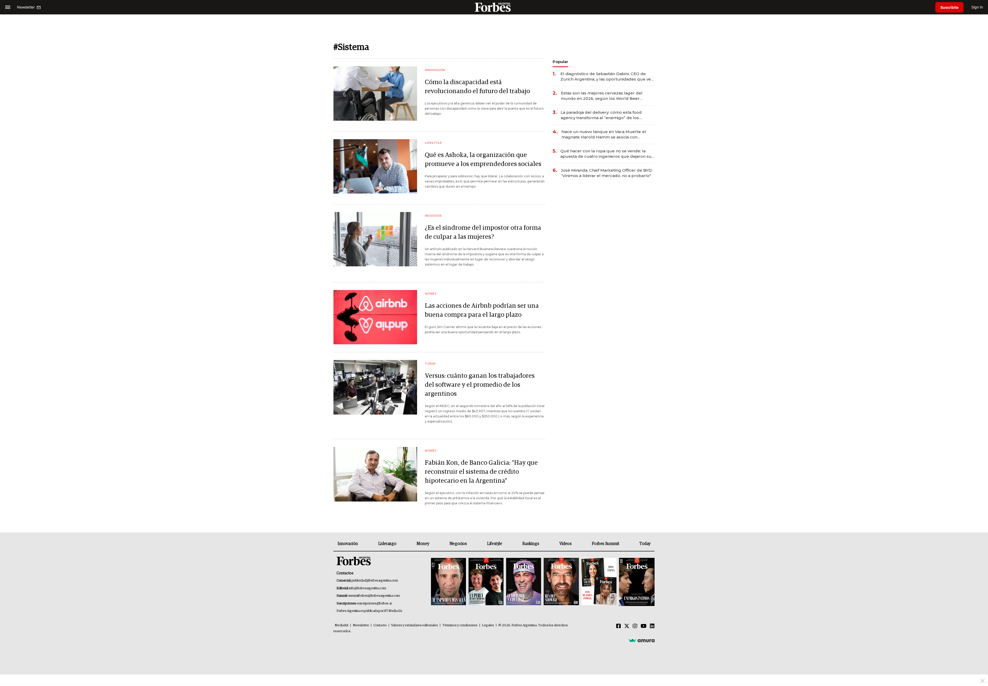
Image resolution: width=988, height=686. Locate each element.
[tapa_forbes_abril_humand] (486, 582)
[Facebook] (618, 626)
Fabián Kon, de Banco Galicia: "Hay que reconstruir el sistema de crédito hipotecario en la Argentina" (481, 472)
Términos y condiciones (460, 625)
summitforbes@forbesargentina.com (374, 595)
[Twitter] (626, 626)
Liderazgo (387, 544)
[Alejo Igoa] (523, 582)
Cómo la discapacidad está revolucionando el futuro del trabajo (477, 86)
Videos (565, 544)
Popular (560, 61)
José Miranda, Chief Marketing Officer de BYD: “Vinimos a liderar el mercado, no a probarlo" (606, 173)
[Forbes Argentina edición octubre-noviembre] (599, 582)
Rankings (530, 544)
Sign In (977, 7)
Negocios (458, 544)
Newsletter (361, 625)
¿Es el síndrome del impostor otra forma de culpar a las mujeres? (483, 232)
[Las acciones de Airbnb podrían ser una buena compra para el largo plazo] (375, 317)
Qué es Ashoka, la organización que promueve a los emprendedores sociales (483, 159)
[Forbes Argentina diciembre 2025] (561, 582)
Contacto (380, 625)
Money (423, 544)
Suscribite (949, 7)
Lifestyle (494, 544)
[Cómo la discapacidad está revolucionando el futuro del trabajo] (375, 93)
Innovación (348, 544)
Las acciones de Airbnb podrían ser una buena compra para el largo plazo (482, 310)
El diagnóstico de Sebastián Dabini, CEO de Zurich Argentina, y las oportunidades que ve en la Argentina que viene (605, 76)
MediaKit (341, 625)
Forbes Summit (605, 544)
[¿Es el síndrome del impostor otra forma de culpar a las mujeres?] (375, 239)
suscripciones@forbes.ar (374, 603)
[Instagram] (635, 626)
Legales (488, 625)
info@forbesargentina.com (367, 588)
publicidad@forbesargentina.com (374, 580)
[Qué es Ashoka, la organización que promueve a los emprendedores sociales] (375, 166)
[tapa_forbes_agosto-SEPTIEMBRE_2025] (636, 582)
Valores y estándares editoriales (414, 625)
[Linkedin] (652, 626)
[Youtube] (644, 626)
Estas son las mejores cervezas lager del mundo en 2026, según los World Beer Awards (601, 96)
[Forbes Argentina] (494, 7)
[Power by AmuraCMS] (642, 640)
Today (644, 544)
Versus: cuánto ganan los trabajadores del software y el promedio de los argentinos (480, 385)
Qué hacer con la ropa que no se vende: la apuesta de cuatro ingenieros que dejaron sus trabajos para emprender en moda (607, 153)
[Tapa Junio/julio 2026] (448, 582)
